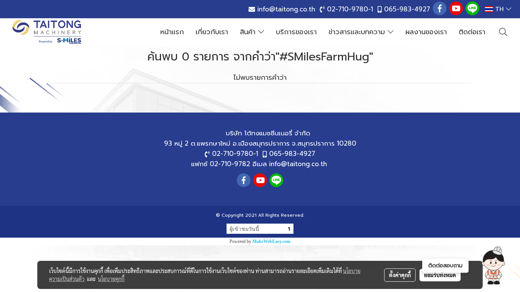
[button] (493, 265)
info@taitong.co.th (286, 9)
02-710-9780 (347, 9)
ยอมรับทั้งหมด (440, 274)
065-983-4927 (407, 9)
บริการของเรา (296, 32)
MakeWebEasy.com (271, 241)
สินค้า (249, 32)
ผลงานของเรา (426, 32)
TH (499, 9)
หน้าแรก (172, 32)
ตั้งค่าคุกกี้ (400, 274)
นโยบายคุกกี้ (111, 278)
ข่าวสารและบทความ (358, 32)
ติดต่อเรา (472, 32)
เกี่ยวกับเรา (212, 32)
